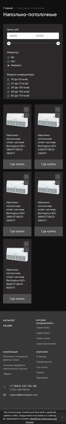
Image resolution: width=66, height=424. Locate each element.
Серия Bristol (43, 333)
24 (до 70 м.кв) (19, 83)
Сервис (40, 372)
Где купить (42, 367)
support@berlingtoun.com (23, 395)
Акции (7, 325)
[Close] (61, 417)
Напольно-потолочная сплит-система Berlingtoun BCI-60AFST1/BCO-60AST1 (15, 278)
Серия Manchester (46, 343)
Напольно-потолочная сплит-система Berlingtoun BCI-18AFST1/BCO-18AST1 (15, 144)
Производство (44, 361)
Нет (13, 61)
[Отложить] (26, 109)
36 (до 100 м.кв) (20, 87)
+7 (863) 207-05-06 (23, 386)
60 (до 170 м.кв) (20, 95)
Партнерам (42, 377)
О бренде (41, 356)
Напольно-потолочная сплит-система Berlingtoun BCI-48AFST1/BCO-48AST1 (47, 211)
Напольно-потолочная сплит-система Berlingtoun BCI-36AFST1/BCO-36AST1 (15, 211)
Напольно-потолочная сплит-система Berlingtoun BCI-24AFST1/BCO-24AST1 (47, 144)
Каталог (9, 320)
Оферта (7, 374)
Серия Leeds (43, 338)
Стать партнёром (20, 389)
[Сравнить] (26, 115)
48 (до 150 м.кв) (20, 91)
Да (12, 57)
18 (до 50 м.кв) (19, 79)
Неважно (16, 65)
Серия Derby (43, 327)
